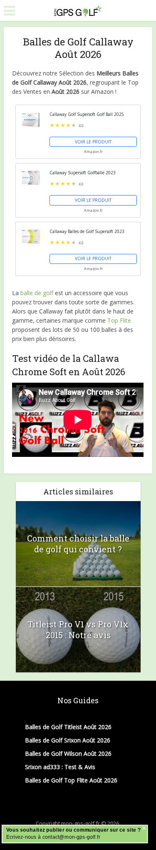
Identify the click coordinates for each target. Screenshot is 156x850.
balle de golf (36, 293)
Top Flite (119, 320)
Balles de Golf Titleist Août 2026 (68, 727)
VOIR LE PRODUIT (93, 142)
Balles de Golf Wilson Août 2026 (68, 753)
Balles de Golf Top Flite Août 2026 (71, 780)
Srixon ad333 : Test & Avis (60, 767)
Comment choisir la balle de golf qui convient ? (78, 543)
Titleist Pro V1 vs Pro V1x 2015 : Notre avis (78, 629)
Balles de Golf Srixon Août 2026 (67, 740)
